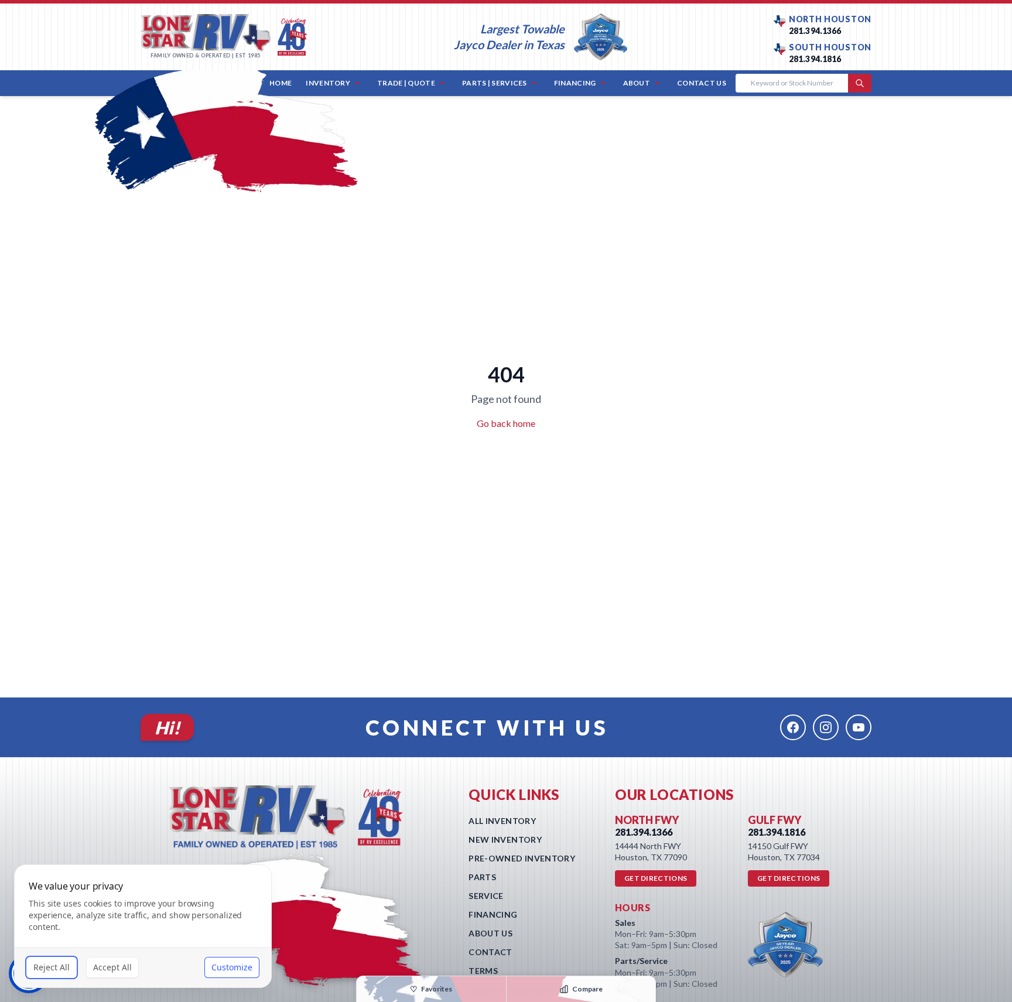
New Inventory (505, 839)
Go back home (506, 423)
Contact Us (701, 82)
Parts (482, 877)
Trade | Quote (406, 82)
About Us (490, 933)
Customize (231, 967)
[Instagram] (826, 727)
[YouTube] (858, 727)
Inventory (328, 82)
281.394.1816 (815, 59)
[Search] (859, 83)
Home (280, 82)
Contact (490, 952)
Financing (575, 82)
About (637, 82)
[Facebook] (793, 727)
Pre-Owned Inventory (522, 858)
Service (486, 896)
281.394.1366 (815, 31)
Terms (483, 971)
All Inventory (502, 821)
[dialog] (143, 926)
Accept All (112, 967)
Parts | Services (494, 82)
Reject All (51, 967)
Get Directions (655, 878)
